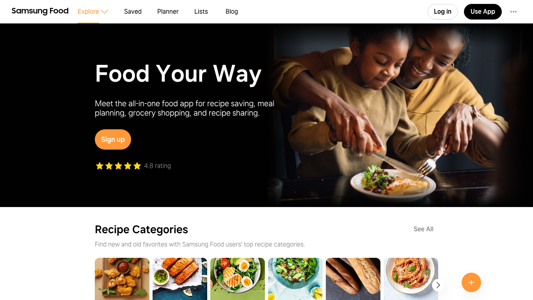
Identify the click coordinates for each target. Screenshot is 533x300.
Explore (88, 11)
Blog (232, 11)
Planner (168, 11)
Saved (133, 11)
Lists (201, 11)
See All (424, 229)
